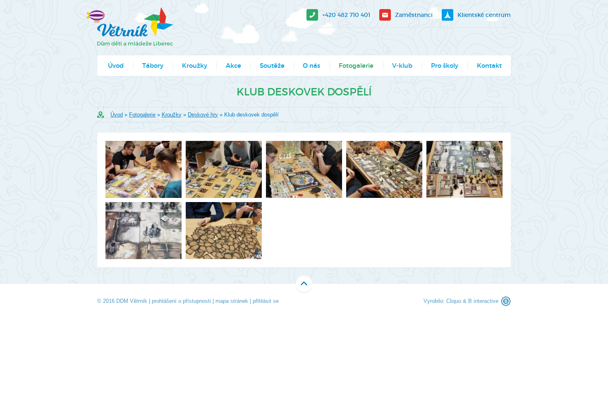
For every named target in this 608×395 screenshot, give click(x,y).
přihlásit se (266, 301)
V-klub (402, 65)
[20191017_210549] (143, 230)
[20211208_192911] (464, 169)
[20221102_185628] (143, 169)
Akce (233, 65)
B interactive (483, 301)
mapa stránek (231, 301)
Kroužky (194, 65)
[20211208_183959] (384, 169)
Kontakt (489, 65)
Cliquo (453, 301)
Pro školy (444, 65)
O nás (311, 65)
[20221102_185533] (224, 169)
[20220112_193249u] (304, 169)
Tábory (152, 65)
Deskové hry (203, 115)
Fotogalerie (356, 65)
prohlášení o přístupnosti (181, 301)
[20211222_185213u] (224, 230)
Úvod (116, 65)
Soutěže (272, 65)
